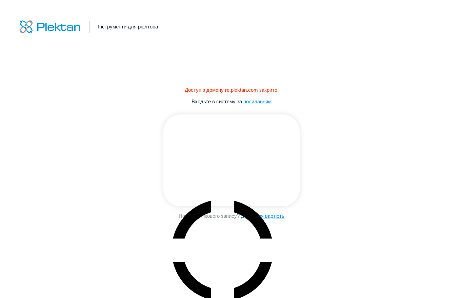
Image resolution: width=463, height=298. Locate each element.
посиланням (257, 101)
